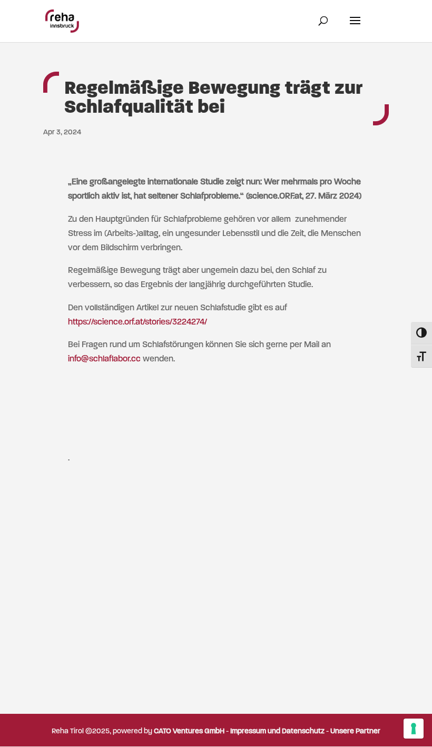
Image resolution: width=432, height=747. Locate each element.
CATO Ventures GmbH (189, 731)
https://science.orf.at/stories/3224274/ (137, 322)
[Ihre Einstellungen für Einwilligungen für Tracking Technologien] (414, 729)
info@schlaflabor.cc (104, 359)
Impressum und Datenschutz (277, 731)
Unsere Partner (355, 731)
